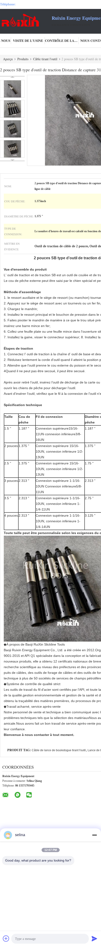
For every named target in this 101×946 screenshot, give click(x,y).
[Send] (94, 938)
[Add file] (6, 938)
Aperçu (8, 59)
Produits (22, 59)
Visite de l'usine (28, 40)
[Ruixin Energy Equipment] (26, 21)
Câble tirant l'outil (45, 59)
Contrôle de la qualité (62, 40)
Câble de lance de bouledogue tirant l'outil (59, 750)
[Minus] (94, 835)
